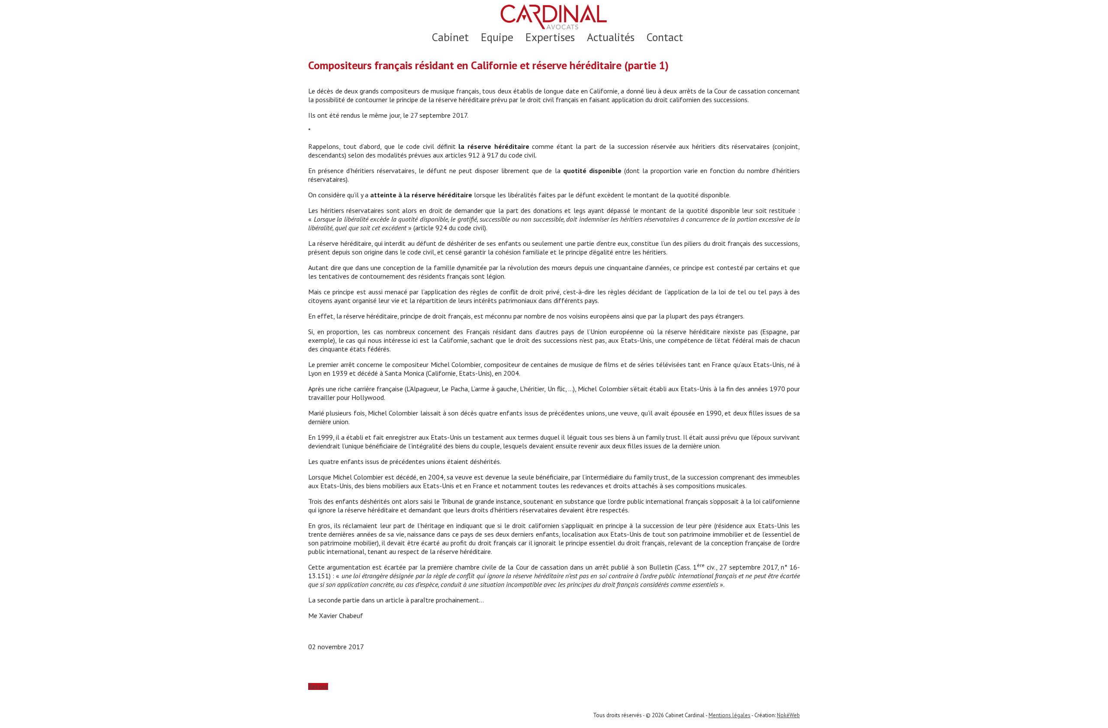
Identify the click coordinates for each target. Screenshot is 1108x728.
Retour (318, 686)
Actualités (611, 37)
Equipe (497, 37)
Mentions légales (729, 715)
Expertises (550, 37)
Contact (665, 37)
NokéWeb (788, 715)
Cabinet (450, 37)
